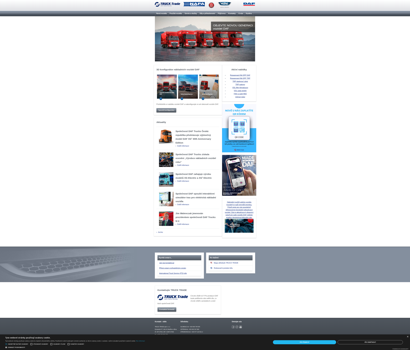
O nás (240, 13)
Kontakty (232, 13)
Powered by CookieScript (400, 349)
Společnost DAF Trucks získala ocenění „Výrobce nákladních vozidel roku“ (196, 158)
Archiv (160, 232)
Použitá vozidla (176, 13)
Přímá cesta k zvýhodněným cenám (172, 268)
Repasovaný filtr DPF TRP (240, 78)
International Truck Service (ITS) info (173, 273)
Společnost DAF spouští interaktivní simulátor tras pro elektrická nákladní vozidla (196, 197)
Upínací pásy (240, 97)
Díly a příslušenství (207, 13)
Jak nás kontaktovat (166, 263)
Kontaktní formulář (166, 309)
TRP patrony (240, 84)
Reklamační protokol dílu (223, 268)
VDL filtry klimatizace (240, 88)
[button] (75, 347)
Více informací (140, 341)
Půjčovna (222, 13)
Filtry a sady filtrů (240, 94)
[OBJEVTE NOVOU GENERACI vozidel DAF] (205, 17)
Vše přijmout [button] (304, 342)
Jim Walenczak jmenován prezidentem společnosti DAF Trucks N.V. (196, 217)
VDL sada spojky (240, 91)
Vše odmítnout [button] (370, 342)
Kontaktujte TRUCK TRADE (172, 290)
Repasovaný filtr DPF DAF (240, 75)
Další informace (183, 146)
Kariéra (249, 13)
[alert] (205, 342)
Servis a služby (191, 13)
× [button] (407, 337)
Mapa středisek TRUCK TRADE (226, 263)
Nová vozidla (161, 13)
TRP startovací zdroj (240, 81)
